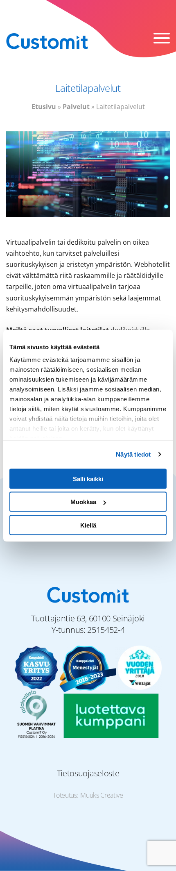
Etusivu (44, 106)
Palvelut (76, 106)
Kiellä (88, 524)
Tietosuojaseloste (88, 773)
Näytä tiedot (133, 454)
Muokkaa (83, 501)
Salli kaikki (88, 478)
